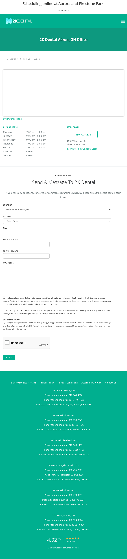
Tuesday (24, 135)
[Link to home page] (18, 21)
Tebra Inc (31, 382)
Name (6, 228)
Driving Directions (12, 118)
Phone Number (10, 251)
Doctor (7, 216)
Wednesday (24, 139)
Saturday (18, 151)
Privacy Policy (47, 382)
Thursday (24, 143)
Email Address (10, 239)
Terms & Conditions (67, 382)
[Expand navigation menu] (122, 21)
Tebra (76, 547)
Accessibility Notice (91, 382)
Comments (8, 262)
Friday (24, 147)
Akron (37, 58)
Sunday (18, 155)
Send (9, 357)
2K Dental (11, 58)
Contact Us (25, 58)
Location (7, 205)
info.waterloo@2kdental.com (82, 148)
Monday (24, 131)
